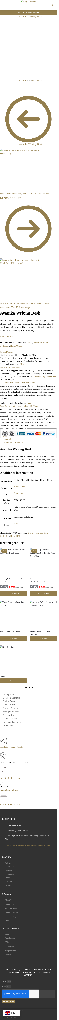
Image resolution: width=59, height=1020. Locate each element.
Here (29, 403)
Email (4, 986)
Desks (29, 342)
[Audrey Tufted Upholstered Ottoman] (43, 614)
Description (8, 439)
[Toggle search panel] (3, 12)
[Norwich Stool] (13, 659)
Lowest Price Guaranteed (10, 778)
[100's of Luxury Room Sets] (3, 801)
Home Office (16, 346)
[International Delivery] (4, 786)
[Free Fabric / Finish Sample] (3, 743)
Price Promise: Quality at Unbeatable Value (19, 406)
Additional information (13, 442)
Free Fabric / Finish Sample (11, 747)
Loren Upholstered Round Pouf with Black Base (12, 580)
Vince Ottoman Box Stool (10, 631)
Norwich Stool (5, 676)
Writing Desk (19, 486)
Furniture (38, 342)
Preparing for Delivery (10, 367)
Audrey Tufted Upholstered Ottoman (40, 632)
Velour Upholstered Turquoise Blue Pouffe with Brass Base (41, 580)
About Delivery (7, 352)
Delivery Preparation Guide (45, 376)
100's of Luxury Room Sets (11, 804)
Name (4, 981)
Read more (13, 639)
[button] (52, 5)
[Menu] (6, 5)
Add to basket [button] (13, 594)
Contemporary (20, 493)
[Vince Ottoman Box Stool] (13, 614)
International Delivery (9, 790)
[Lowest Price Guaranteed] (4, 774)
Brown (17, 523)
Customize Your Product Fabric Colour (17, 382)
